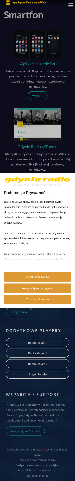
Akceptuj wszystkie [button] (37, 276)
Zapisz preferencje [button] (37, 299)
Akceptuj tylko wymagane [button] (37, 288)
